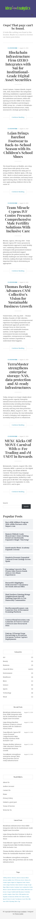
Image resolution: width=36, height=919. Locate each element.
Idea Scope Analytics (20, 911)
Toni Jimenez (18, 899)
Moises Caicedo (7, 889)
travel (23, 899)
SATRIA (17, 896)
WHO (7, 901)
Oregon (9, 892)
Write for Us (7, 810)
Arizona (5, 880)
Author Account (8, 786)
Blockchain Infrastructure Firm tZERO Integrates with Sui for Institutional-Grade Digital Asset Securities (18, 66)
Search (5, 503)
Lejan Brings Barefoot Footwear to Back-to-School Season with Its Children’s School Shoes (18, 145)
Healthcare (7, 677)
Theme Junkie (19, 914)
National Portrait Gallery (18, 889)
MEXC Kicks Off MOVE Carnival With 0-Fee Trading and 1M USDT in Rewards (18, 448)
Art (4, 657)
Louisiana (16, 887)
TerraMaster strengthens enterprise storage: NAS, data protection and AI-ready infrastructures (18, 376)
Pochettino (27, 892)
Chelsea (27, 880)
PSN (20, 894)
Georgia (25, 885)
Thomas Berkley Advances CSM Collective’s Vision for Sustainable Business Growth (18, 296)
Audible (10, 880)
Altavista (14, 877)
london (12, 887)
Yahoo (16, 901)
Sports (5, 689)
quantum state (25, 894)
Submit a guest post (10, 802)
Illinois (8, 887)
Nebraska (27, 889)
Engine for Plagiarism (16, 882)
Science (5, 685)
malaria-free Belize (28, 887)
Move (5, 681)
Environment (7, 673)
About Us (6, 782)
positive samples (7, 894)
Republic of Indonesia (8, 896)
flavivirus (12, 885)
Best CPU (14, 880)
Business (6, 665)
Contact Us (6, 790)
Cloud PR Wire (12, 48)
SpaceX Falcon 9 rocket (9, 899)
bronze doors (20, 880)
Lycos (21, 887)
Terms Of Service (9, 806)
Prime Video (15, 894)
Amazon (19, 877)
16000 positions (7, 877)
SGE (20, 896)
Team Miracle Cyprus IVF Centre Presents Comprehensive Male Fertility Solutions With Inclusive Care (18, 219)
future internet (19, 885)
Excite (24, 882)
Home (5, 794)
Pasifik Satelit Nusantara (17, 892)
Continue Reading (18, 117)
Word (5, 697)
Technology (7, 693)
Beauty (5, 661)
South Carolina (25, 896)
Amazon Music (25, 877)
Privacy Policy (8, 798)
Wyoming (11, 901)
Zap (19, 901)
